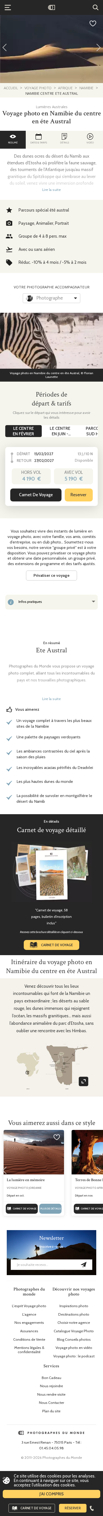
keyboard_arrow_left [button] (4, 47)
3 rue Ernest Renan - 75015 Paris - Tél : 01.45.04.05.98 (52, 1445)
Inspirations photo (74, 1306)
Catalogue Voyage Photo (74, 1331)
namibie (86, 87)
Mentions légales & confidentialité (29, 1350)
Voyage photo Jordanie (24, 1188)
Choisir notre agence (74, 1323)
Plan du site (51, 1411)
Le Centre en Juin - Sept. (60, 431)
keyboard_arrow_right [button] (98, 47)
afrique (65, 87)
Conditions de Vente (29, 1340)
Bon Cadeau (51, 1378)
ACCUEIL (11, 87)
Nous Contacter (51, 1403)
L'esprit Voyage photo (29, 1306)
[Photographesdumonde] (51, 7)
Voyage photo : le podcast (73, 1356)
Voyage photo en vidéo (74, 1348)
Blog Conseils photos (74, 1340)
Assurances (29, 1331)
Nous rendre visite (51, 1394)
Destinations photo (73, 1314)
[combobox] (51, 298)
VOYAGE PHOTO (38, 87)
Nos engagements (29, 1323)
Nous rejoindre (51, 1386)
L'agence (29, 1314)
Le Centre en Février (23, 431)
